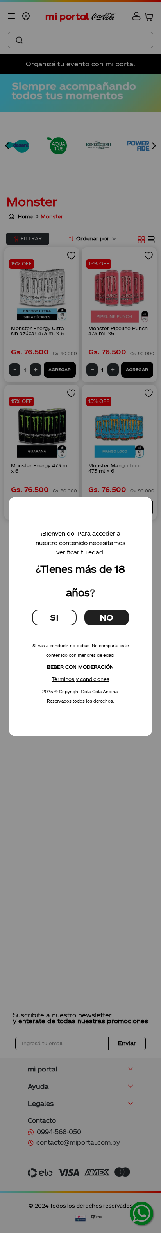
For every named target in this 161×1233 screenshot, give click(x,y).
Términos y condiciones (80, 679)
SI (54, 617)
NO (106, 617)
